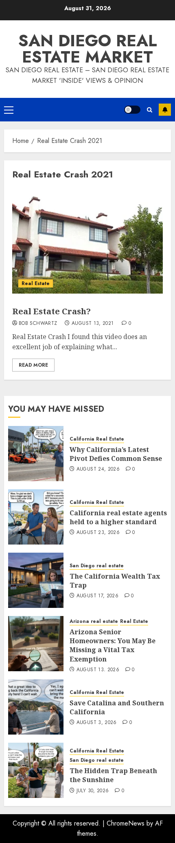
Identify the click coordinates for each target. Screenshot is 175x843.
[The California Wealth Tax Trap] (35, 580)
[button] (8, 109)
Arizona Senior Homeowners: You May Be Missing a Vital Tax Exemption (112, 645)
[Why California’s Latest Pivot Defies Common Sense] (35, 453)
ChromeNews (125, 823)
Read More (33, 365)
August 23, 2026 (98, 533)
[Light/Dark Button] (132, 110)
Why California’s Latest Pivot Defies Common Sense (116, 454)
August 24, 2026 (98, 469)
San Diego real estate (97, 565)
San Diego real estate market (87, 49)
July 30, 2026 (93, 791)
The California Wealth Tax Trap (115, 581)
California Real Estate (97, 439)
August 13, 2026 (98, 670)
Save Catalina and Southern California (117, 707)
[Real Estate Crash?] (87, 241)
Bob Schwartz (38, 323)
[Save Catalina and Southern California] (35, 707)
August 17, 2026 (97, 596)
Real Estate (36, 283)
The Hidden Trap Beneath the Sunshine (113, 775)
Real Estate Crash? (51, 311)
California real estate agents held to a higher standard (118, 517)
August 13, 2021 (93, 323)
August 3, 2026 (97, 723)
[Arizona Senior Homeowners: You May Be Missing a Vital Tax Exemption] (35, 643)
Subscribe (165, 110)
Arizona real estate (94, 621)
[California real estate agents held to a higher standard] (35, 517)
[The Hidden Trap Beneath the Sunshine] (35, 770)
